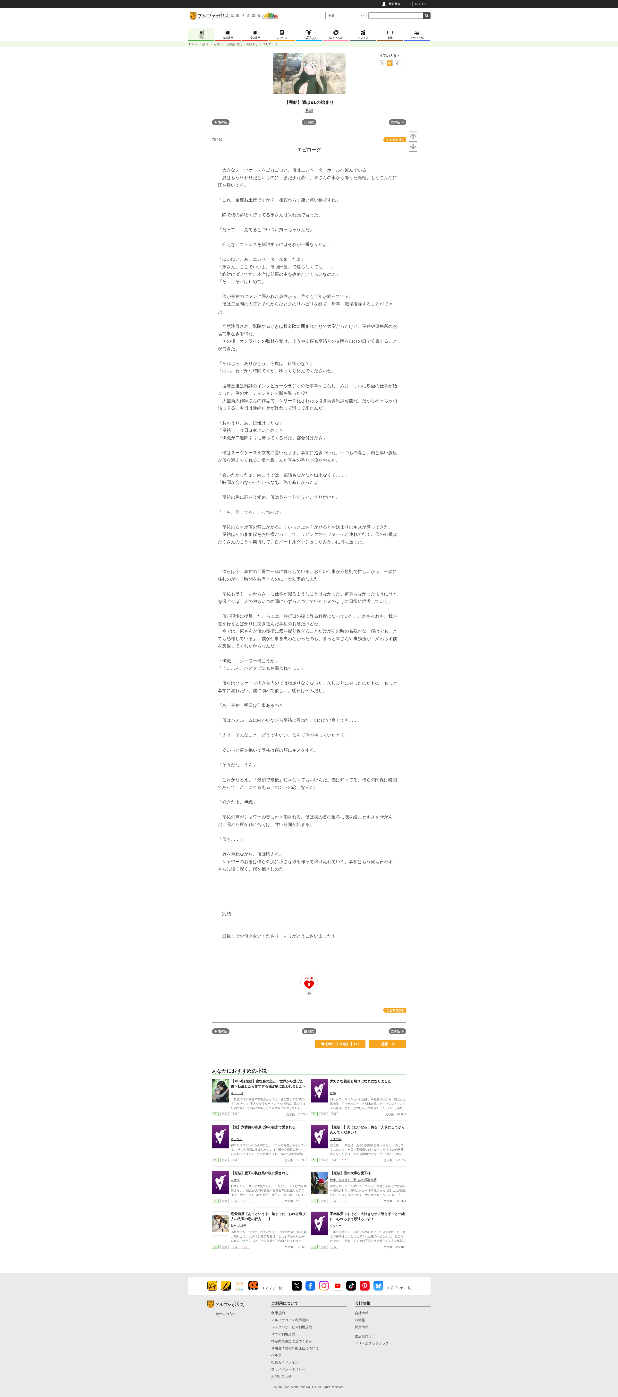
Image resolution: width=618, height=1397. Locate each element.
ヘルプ (276, 1355)
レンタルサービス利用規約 (291, 1327)
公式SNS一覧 (400, 1288)
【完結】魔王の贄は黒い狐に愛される (260, 1173)
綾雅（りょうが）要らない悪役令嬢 (353, 1179)
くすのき (336, 1139)
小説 (202, 44)
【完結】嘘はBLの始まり (241, 44)
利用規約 (278, 1313)
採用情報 (361, 1327)
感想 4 (387, 1044)
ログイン (421, 4)
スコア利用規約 (283, 1334)
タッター (336, 1225)
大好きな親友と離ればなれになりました (360, 1081)
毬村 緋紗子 (238, 1225)
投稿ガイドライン (284, 1362)
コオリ (235, 1179)
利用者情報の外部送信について (295, 1348)
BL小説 (215, 44)
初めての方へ (225, 1314)
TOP (192, 44)
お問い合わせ (281, 1376)
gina (333, 1093)
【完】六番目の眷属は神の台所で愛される (263, 1127)
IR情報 (360, 1320)
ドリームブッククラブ (372, 1343)
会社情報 (361, 1313)
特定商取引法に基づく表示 (291, 1341)
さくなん (237, 1139)
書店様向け (363, 1336)
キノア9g (237, 1093)
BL (215, 1114)
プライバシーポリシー (288, 1369)
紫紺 (309, 110)
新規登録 (394, 4)
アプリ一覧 (273, 1288)
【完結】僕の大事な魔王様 (350, 1173)
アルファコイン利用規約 (290, 1320)
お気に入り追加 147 (342, 1044)
